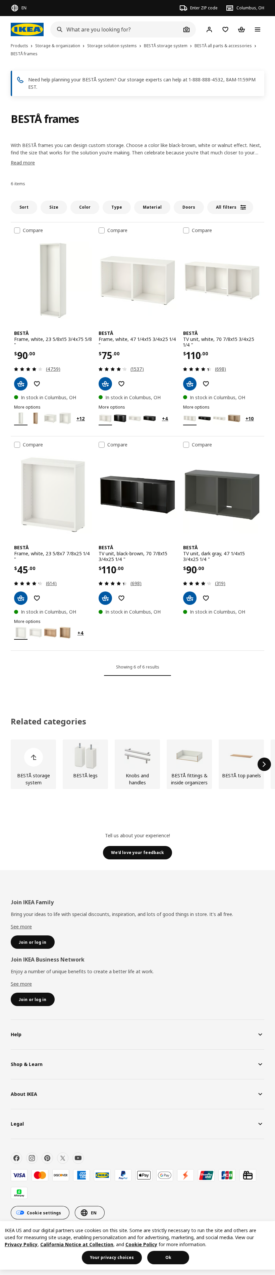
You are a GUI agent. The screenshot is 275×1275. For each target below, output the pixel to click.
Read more (23, 162)
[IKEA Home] (27, 29)
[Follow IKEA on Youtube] (78, 1158)
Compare (33, 230)
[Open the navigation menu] (257, 29)
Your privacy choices (112, 1257)
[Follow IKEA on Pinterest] (47, 1158)
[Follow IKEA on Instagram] (32, 1158)
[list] (137, 764)
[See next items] (264, 764)
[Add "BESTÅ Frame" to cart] (21, 384)
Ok (168, 1257)
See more (21, 926)
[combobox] (115, 29)
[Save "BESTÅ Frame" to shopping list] (37, 384)
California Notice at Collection (76, 1244)
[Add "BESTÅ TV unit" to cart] (190, 384)
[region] (137, 1245)
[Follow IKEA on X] (62, 1158)
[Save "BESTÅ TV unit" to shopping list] (206, 384)
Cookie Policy (141, 1244)
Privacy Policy (21, 1244)
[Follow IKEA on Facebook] (16, 1158)
